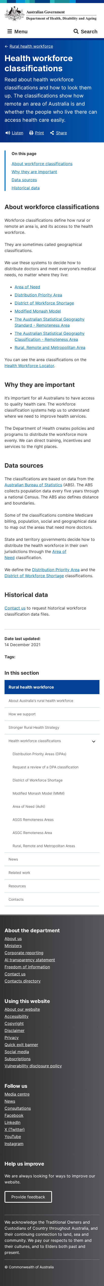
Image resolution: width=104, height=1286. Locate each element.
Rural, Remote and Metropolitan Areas (44, 846)
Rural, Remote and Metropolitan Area (50, 347)
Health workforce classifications (35, 741)
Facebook (14, 1115)
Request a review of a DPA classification (46, 767)
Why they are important (34, 171)
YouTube (13, 1136)
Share (61, 132)
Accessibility (17, 1016)
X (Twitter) (15, 1129)
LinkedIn (12, 1122)
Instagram (14, 1143)
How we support (22, 714)
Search (89, 31)
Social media (17, 1051)
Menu (20, 31)
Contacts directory (23, 981)
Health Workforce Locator (29, 365)
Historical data (26, 187)
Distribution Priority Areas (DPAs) (39, 754)
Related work (19, 872)
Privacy (12, 1037)
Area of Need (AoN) (29, 806)
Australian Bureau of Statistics (33, 484)
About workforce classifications (42, 163)
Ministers (13, 945)
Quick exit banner (21, 1044)
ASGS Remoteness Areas (33, 819)
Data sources (24, 179)
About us (13, 938)
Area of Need (27, 286)
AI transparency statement (30, 959)
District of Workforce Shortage (44, 303)
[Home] (52, 13)
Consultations (18, 1108)
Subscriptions (18, 1058)
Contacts (16, 899)
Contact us (15, 608)
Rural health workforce (31, 46)
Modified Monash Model (38, 311)
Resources (17, 886)
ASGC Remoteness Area (32, 832)
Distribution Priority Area (38, 294)
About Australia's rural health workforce (41, 700)
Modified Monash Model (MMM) (39, 793)
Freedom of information (27, 966)
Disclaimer (14, 1030)
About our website (22, 1009)
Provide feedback (28, 1196)
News (13, 859)
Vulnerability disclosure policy (33, 1065)
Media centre (17, 1094)
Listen (17, 132)
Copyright (14, 1023)
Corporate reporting (24, 952)
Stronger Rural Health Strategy (34, 727)
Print (39, 132)
